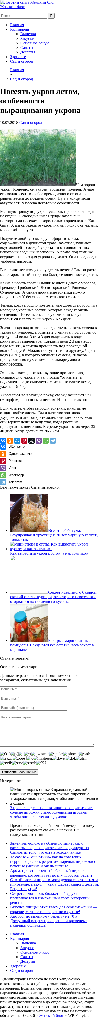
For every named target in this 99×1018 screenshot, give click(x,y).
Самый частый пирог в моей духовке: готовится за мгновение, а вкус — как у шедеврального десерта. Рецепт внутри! (54, 884)
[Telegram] (53, 441)
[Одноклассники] (10, 441)
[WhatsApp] (46, 441)
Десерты (27, 52)
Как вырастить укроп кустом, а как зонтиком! (50, 553)
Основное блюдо (35, 43)
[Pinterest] (24, 441)
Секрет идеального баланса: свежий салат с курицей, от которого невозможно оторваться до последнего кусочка (53, 597)
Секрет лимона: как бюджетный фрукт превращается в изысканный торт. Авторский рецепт (50, 898)
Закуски (27, 38)
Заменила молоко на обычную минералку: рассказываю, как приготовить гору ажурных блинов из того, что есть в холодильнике (49, 848)
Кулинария (19, 29)
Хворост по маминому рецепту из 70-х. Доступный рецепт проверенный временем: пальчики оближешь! (48, 921)
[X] (31, 441)
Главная (17, 25)
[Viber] (39, 441)
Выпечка (28, 34)
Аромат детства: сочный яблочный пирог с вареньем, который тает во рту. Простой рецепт (51, 872)
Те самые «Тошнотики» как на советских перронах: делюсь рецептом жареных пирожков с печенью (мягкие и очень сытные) (53, 861)
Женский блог (12, 7)
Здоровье (18, 56)
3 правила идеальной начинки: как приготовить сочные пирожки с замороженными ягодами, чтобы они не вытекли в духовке (51, 812)
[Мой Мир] (17, 441)
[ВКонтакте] (3, 441)
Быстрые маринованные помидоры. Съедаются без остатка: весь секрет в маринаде (52, 645)
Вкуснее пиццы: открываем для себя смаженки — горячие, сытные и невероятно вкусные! (53, 909)
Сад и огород (21, 61)
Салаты (26, 47)
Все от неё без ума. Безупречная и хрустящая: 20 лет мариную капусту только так (54, 535)
